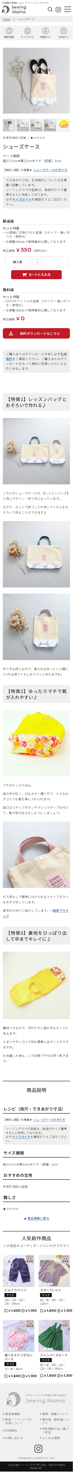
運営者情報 (12, 1414)
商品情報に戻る (39, 1218)
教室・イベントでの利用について (18, 1421)
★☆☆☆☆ (37, 138)
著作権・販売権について (55, 1421)
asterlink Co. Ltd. (44, 1458)
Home (6, 19)
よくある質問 (51, 1438)
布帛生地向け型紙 (14, 138)
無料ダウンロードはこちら (40, 333)
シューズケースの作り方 (50, 170)
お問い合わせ (14, 1438)
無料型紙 (9, 36)
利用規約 (11, 1430)
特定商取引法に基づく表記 (55, 1430)
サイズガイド (22, 199)
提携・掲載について (55, 1414)
